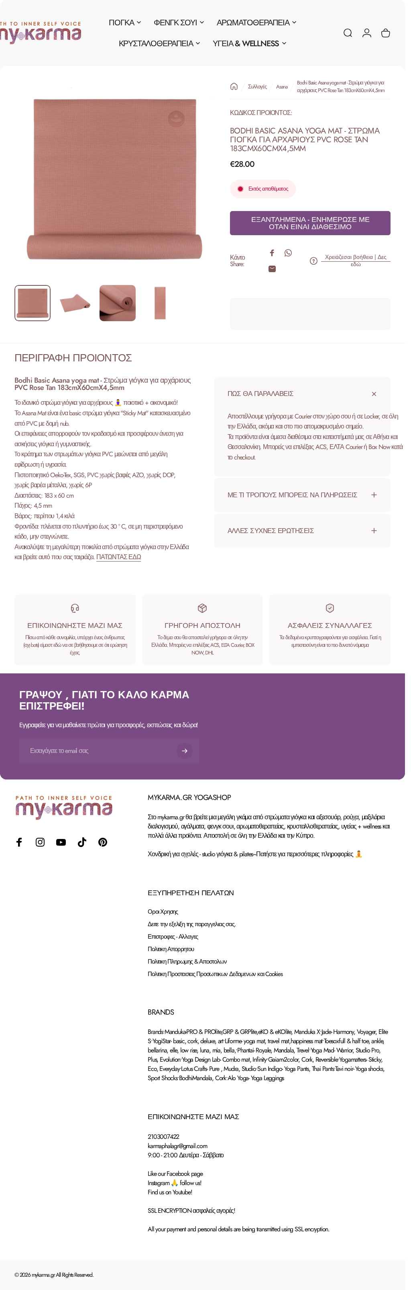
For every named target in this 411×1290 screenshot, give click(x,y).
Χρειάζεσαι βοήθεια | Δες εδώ (356, 261)
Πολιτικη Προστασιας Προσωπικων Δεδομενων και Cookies (215, 974)
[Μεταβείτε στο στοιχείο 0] (32, 303)
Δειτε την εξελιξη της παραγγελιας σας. (192, 924)
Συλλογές (257, 86)
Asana (281, 86)
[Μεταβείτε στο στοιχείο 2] (75, 303)
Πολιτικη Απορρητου (170, 949)
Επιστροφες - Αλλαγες (173, 937)
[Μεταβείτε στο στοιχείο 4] (160, 303)
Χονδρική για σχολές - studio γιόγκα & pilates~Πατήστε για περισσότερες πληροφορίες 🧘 (255, 854)
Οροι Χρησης (163, 912)
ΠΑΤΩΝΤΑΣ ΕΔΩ (118, 557)
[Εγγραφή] (185, 751)
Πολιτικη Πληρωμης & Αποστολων (187, 962)
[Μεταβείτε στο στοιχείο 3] (118, 303)
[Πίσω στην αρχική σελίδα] (234, 86)
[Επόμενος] (194, 191)
